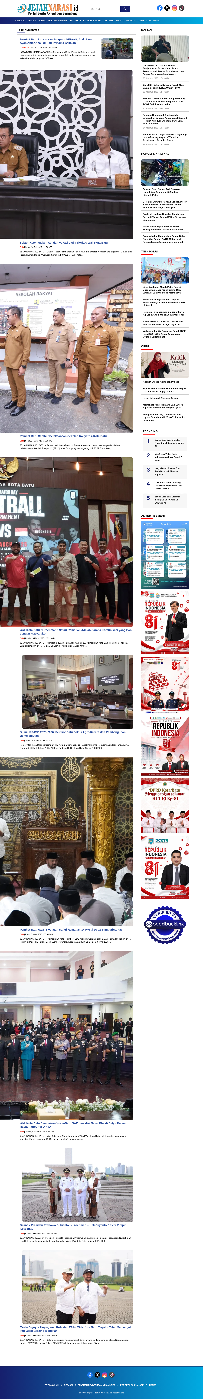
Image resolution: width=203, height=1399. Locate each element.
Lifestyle (109, 21)
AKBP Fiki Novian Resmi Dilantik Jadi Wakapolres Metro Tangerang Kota (163, 323)
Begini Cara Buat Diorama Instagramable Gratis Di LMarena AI (167, 499)
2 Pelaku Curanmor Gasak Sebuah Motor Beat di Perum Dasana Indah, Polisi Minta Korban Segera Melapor (165, 204)
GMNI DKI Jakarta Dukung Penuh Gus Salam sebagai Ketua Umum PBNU (163, 86)
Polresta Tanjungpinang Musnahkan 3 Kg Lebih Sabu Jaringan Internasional (163, 313)
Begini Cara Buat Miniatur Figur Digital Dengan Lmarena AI (169, 443)
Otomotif (131, 21)
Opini (141, 21)
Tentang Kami (52, 1385)
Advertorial (153, 21)
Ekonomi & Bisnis (92, 21)
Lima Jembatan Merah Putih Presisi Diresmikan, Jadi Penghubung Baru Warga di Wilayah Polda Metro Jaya (162, 290)
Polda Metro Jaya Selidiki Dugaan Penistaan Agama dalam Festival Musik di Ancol (164, 302)
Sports (120, 21)
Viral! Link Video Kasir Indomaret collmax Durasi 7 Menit (168, 457)
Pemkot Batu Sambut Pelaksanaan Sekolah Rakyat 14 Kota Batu (63, 436)
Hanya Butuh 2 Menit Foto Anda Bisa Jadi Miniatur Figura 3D (167, 471)
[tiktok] (182, 10)
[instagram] (175, 10)
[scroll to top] (194, 1394)
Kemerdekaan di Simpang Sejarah (161, 398)
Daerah (32, 21)
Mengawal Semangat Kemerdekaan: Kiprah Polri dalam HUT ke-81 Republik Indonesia (164, 417)
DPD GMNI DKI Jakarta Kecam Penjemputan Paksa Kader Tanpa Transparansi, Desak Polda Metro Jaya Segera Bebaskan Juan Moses (163, 69)
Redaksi (68, 1385)
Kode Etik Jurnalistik (132, 1385)
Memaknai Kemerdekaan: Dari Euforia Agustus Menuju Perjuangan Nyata (163, 406)
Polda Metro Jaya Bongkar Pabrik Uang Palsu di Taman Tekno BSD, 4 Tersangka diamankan (164, 217)
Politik (42, 21)
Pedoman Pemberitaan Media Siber (96, 1385)
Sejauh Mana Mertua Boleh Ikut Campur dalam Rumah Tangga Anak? (164, 390)
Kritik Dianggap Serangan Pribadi (161, 381)
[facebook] (160, 10)
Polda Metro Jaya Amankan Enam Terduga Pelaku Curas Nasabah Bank (163, 228)
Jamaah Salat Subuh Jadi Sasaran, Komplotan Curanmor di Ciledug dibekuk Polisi (161, 192)
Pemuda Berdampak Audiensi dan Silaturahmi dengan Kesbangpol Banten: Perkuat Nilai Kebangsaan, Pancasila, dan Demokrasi (165, 119)
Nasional (20, 21)
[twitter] (167, 10)
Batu (22, 247)
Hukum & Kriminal (57, 21)
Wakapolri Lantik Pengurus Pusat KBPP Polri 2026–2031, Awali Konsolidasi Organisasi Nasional (164, 334)
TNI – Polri (75, 21)
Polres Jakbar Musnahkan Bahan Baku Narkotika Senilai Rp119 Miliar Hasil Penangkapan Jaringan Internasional (164, 239)
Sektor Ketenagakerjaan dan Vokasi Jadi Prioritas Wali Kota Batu (64, 242)
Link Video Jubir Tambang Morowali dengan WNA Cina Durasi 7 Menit (168, 485)
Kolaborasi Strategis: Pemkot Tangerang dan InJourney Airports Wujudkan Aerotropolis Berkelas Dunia (165, 137)
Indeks (152, 1385)
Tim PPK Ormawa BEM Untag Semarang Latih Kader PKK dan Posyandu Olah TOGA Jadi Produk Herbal (164, 101)
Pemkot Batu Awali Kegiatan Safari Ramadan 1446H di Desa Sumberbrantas (71, 929)
